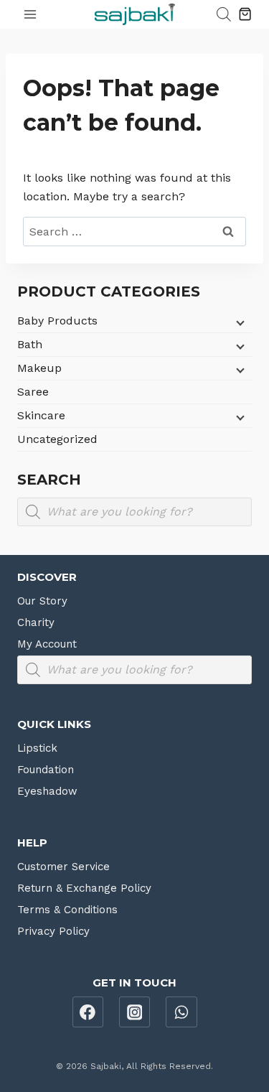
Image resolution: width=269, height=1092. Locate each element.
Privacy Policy (53, 931)
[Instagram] (135, 1012)
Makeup (39, 368)
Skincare (41, 415)
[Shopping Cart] (245, 14)
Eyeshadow (47, 791)
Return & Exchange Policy (84, 888)
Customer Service (63, 866)
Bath (29, 344)
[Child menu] (239, 322)
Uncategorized (57, 439)
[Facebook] (88, 1012)
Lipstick (37, 748)
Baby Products (57, 320)
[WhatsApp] (181, 1012)
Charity (36, 622)
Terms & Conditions (67, 909)
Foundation (45, 769)
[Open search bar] (224, 14)
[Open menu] (30, 14)
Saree (33, 391)
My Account (47, 644)
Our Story (42, 600)
